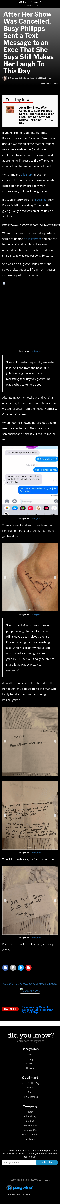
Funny (30, 1059)
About (30, 1111)
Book (30, 1087)
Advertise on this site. (19, 1194)
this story (27, 174)
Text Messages (30, 1096)
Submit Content (30, 1134)
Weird (30, 1054)
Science (30, 1063)
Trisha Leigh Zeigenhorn (19, 78)
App (30, 1092)
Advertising (30, 1116)
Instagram (55, 83)
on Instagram (32, 239)
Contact (30, 1121)
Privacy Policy (30, 1125)
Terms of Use (30, 1130)
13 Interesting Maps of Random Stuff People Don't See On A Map (37, 1010)
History (30, 1068)
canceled (41, 199)
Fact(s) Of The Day (30, 1083)
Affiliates (30, 1139)
